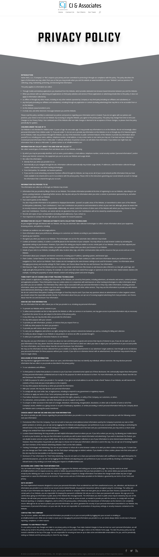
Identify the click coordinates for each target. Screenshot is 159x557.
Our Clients (81, 12)
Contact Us (70, 12)
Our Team (92, 12)
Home (60, 12)
